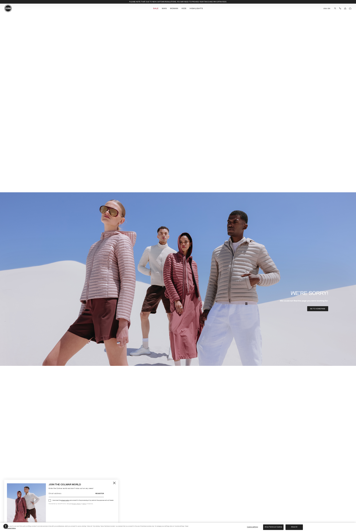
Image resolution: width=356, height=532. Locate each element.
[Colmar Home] (8, 8)
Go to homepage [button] (317, 309)
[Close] (114, 482)
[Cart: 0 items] (350, 8)
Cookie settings (252, 527)
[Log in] (345, 8)
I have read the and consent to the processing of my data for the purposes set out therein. (83, 500)
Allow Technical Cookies (273, 527)
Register (99, 493)
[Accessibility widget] (5, 526)
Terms (84, 504)
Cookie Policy (11, 528)
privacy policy (65, 500)
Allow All (294, 527)
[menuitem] (156, 9)
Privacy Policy (76, 504)
